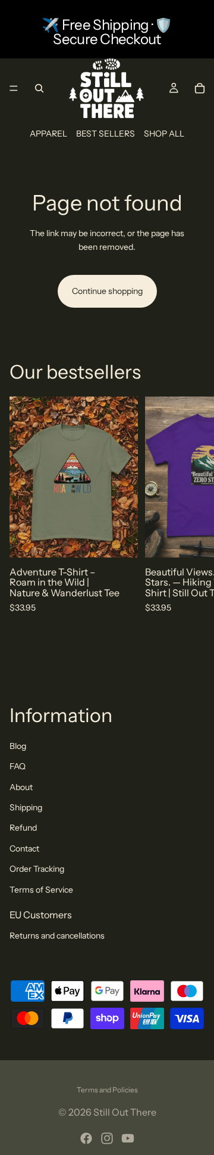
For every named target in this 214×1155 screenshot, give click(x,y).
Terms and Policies (107, 1089)
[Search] (39, 88)
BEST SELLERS (105, 133)
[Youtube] (128, 1138)
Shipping (26, 807)
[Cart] (200, 88)
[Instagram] (107, 1138)
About (21, 787)
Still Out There (124, 1112)
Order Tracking (37, 868)
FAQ (18, 766)
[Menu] (13, 88)
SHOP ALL (164, 133)
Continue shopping (107, 291)
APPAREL (48, 133)
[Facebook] (86, 1138)
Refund (23, 827)
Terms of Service (41, 889)
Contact (24, 848)
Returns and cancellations (57, 935)
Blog (18, 746)
